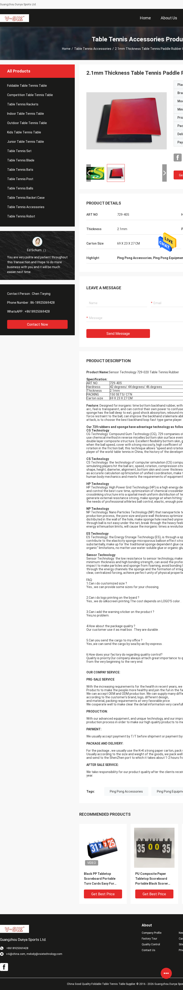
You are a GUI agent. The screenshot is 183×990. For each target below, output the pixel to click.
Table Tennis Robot (21, 216)
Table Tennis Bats (20, 169)
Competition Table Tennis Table (30, 95)
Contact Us (148, 950)
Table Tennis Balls (20, 188)
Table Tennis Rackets (22, 104)
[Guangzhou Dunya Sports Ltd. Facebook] (178, 158)
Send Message (118, 333)
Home (66, 48)
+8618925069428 (37, 311)
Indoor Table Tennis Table (25, 113)
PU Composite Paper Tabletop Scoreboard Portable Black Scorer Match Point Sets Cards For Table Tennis (153, 879)
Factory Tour (149, 938)
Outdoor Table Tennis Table (27, 123)
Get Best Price (103, 894)
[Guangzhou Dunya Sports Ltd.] (14, 18)
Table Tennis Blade (20, 160)
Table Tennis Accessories (92, 48)
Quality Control (151, 944)
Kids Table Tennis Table (24, 132)
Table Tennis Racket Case (26, 197)
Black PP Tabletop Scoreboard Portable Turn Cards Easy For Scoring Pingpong (99, 879)
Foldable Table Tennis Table (27, 85)
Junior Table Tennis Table (25, 141)
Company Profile (151, 932)
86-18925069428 (42, 302)
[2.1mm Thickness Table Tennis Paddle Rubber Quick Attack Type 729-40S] (126, 120)
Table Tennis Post (20, 179)
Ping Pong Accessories (126, 791)
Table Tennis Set (19, 151)
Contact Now (37, 324)
